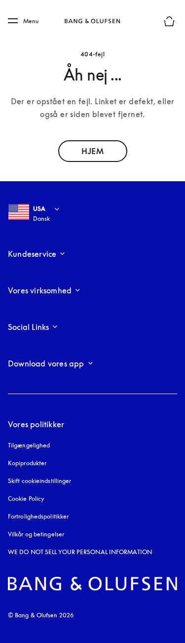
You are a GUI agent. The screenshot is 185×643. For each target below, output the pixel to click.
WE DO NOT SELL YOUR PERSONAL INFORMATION (80, 552)
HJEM (92, 151)
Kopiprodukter (27, 463)
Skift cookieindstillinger (40, 480)
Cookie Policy (26, 498)
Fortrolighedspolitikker (38, 516)
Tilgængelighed (29, 445)
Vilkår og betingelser (36, 534)
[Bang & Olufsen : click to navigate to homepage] (93, 21)
